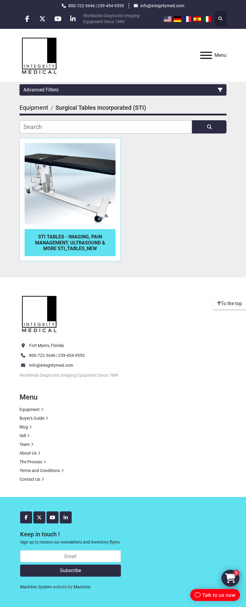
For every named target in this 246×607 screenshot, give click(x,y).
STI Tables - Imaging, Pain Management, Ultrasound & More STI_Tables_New (70, 242)
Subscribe (70, 570)
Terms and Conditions (40, 470)
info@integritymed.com (162, 5)
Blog (24, 427)
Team (25, 444)
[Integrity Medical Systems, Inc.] (40, 313)
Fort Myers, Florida (46, 345)
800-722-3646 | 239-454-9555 (96, 5)
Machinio (82, 586)
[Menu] (206, 55)
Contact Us (30, 479)
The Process (31, 461)
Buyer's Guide (32, 418)
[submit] (209, 126)
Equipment (30, 409)
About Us (28, 453)
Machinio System (36, 586)
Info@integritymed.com (51, 365)
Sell (23, 435)
